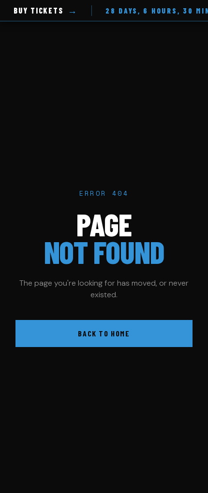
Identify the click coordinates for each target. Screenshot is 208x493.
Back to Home (104, 333)
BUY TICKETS (46, 10)
